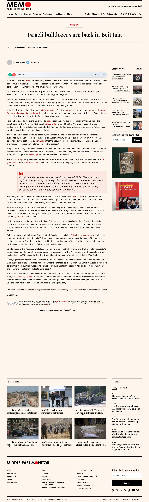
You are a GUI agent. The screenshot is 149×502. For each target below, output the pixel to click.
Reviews (27, 14)
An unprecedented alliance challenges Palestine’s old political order (121, 100)
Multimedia (60, 14)
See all (139, 69)
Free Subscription (110, 14)
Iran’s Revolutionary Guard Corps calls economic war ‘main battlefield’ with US (120, 88)
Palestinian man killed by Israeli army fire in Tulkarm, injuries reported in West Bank (89, 412)
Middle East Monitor (62, 301)
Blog (43, 470)
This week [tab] (123, 388)
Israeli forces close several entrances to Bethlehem (53, 411)
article (27, 81)
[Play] (10, 74)
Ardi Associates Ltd (135, 499)
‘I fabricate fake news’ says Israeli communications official (126, 397)
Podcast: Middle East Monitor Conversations (53, 483)
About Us (80, 473)
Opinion (18, 14)
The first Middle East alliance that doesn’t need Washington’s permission (126, 409)
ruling (19, 159)
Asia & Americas (13, 473)
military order (50, 124)
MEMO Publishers (83, 486)
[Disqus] (57, 341)
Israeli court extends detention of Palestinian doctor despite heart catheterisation (126, 434)
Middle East (11, 476)
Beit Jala (77, 196)
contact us (46, 305)
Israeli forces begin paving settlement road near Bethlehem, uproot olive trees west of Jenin (22, 412)
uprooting (70, 110)
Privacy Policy (82, 482)
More (69, 14)
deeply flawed (25, 277)
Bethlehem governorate (81, 235)
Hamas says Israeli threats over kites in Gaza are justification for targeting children (126, 447)
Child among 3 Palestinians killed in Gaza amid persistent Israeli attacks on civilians (120, 112)
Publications (48, 14)
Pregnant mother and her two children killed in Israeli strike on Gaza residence (89, 444)
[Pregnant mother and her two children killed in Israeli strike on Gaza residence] (90, 429)
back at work (48, 110)
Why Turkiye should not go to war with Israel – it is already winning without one (125, 421)
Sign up (137, 140)
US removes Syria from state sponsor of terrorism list (121, 77)
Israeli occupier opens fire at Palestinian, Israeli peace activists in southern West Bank (56, 444)
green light (33, 155)
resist (49, 121)
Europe (9, 479)
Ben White (20, 62)
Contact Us (81, 479)
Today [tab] (114, 388)
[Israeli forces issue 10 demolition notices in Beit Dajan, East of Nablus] (23, 429)
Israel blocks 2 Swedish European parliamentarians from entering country (121, 124)
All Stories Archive (84, 489)
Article (114, 404)
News (10, 14)
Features (37, 14)
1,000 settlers (21, 216)
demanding (41, 141)
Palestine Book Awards (85, 476)
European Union (33, 162)
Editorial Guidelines (84, 470)
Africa (9, 470)
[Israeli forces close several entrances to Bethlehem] (56, 396)
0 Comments (20, 47)
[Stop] (14, 74)
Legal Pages (51, 499)
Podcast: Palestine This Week (53, 487)
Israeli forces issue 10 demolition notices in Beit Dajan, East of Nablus (22, 444)
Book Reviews (12, 482)
